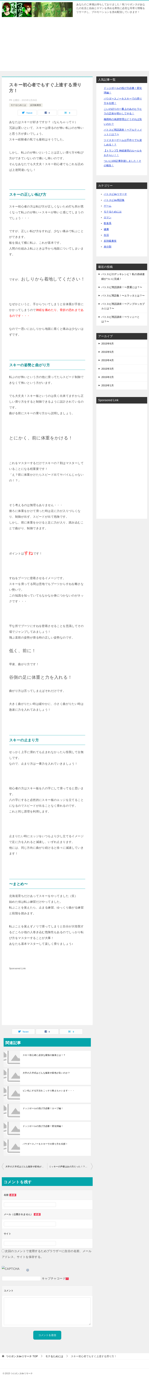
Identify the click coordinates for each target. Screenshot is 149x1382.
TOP (22, 1356)
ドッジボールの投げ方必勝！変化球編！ (43, 1126)
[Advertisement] (74, 45)
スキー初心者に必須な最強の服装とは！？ (44, 1055)
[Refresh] (28, 1268)
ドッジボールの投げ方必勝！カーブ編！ (43, 1108)
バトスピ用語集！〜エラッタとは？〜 (123, 295)
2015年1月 (107, 385)
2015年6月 (107, 343)
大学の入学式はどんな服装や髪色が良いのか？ (46, 1073)
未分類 (107, 246)
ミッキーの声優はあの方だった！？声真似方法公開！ (71, 1166)
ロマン (107, 217)
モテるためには (18, 105)
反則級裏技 (35, 105)
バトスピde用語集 (114, 200)
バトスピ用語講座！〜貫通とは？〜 (121, 287)
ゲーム (107, 205)
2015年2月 (107, 377)
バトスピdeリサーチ (115, 194)
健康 (106, 229)
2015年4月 (107, 360)
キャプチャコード (54, 1278)
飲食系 (107, 223)
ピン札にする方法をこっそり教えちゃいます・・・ (48, 1090)
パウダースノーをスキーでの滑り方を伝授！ (45, 1144)
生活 (106, 235)
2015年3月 (107, 368)
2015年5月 (107, 351)
